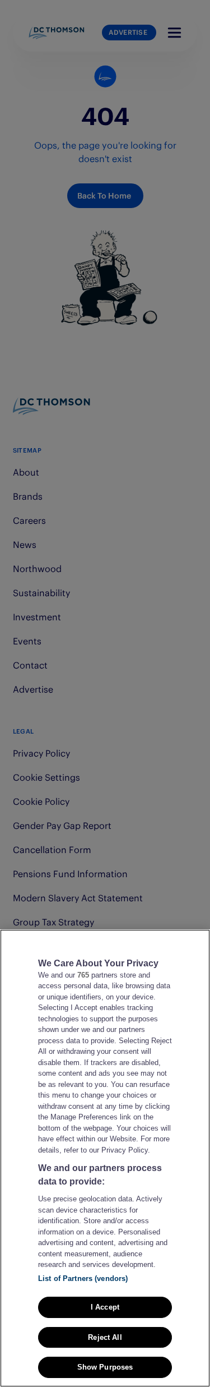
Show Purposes (105, 1367)
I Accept (105, 1307)
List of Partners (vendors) (83, 1278)
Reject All (105, 1337)
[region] (105, 1158)
